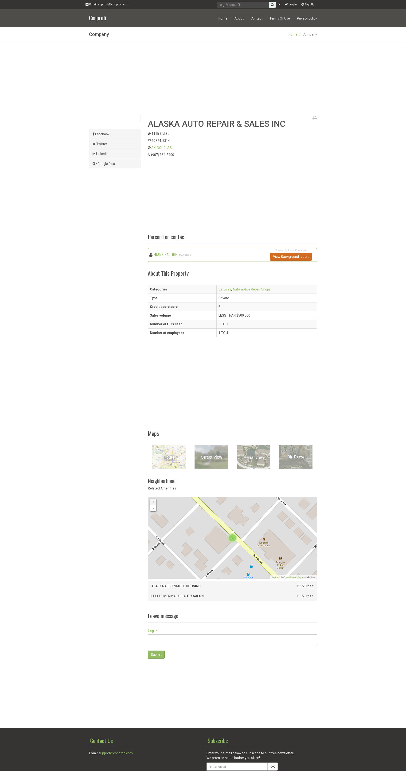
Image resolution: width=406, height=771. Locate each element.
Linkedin (101, 154)
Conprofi (97, 17)
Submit (156, 654)
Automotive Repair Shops (252, 289)
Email (109, 4)
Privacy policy (307, 18)
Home (223, 18)
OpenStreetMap (292, 577)
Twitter (101, 144)
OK (272, 766)
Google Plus (106, 164)
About (239, 18)
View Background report (291, 256)
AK (153, 148)
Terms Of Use (279, 18)
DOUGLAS (164, 148)
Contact (256, 18)
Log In (292, 4)
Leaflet (275, 577)
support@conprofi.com (116, 753)
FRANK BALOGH (165, 254)
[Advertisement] (203, 78)
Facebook (101, 134)
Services (225, 289)
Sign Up (309, 4)
